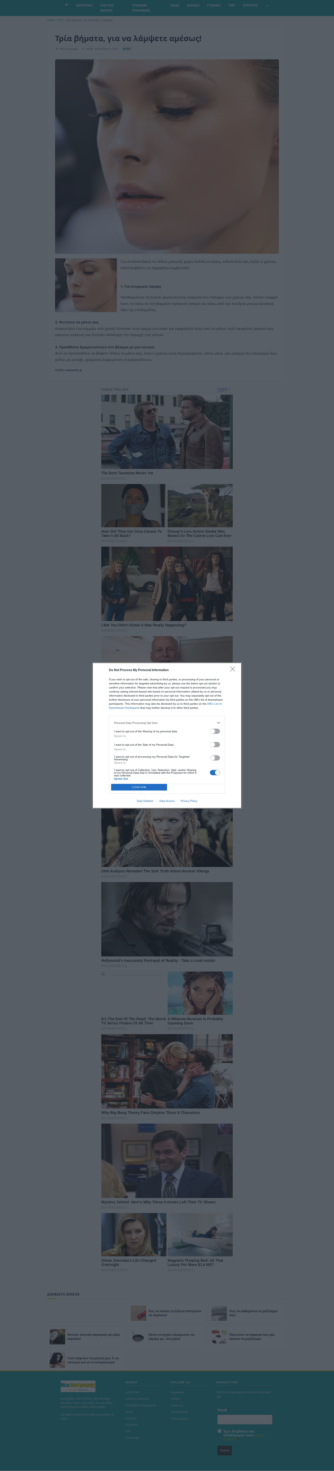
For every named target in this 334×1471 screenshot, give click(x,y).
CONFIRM (139, 787)
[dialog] (167, 735)
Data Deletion (145, 800)
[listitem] (167, 723)
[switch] (215, 731)
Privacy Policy (189, 800)
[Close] (234, 670)
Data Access (167, 800)
